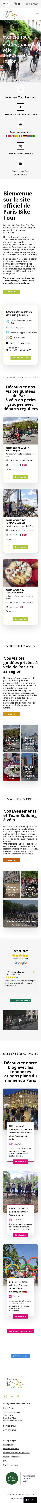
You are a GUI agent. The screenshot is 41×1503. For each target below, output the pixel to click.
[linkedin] (19, 4)
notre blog (32, 254)
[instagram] (15, 4)
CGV (23, 1498)
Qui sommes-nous (10, 1465)
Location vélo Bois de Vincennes (16, 1453)
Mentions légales (15, 1498)
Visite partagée (9, 1440)
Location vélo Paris (11, 1448)
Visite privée (8, 1444)
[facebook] (18, 1396)
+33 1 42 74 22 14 (32, 4)
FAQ (5, 1461)
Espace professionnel (12, 1457)
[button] (37, 49)
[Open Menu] (37, 15)
